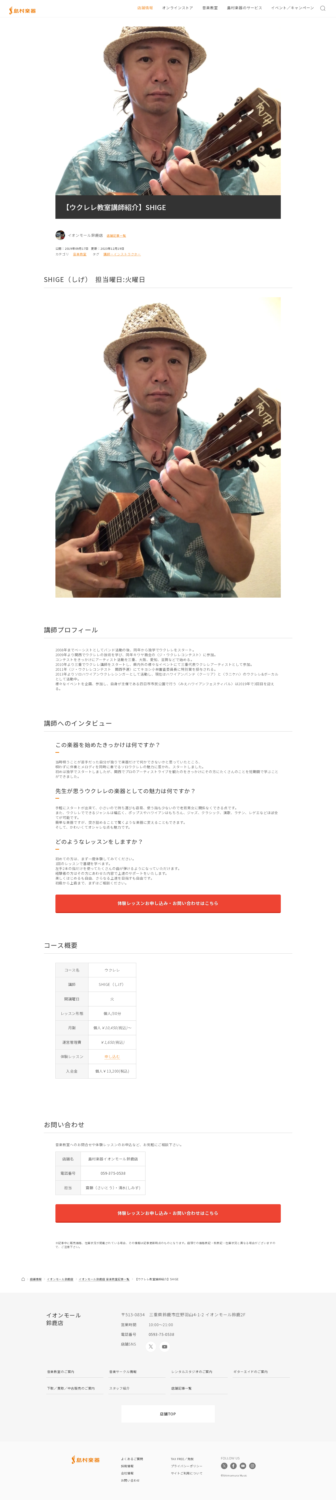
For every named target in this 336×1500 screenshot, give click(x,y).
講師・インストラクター (122, 254)
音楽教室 (210, 7)
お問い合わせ (130, 1480)
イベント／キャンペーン (292, 7)
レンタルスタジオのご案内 (191, 1371)
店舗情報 (145, 7)
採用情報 (127, 1466)
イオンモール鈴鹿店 (60, 1279)
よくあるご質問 (132, 1459)
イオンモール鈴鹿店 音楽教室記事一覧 (104, 1279)
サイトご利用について (187, 1473)
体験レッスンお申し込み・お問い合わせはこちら (168, 903)
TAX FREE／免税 (182, 1459)
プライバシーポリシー (187, 1466)
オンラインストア (178, 7)
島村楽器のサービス (244, 7)
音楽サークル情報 (123, 1371)
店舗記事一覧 (116, 236)
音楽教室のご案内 (61, 1371)
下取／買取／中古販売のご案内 (71, 1388)
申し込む (112, 1056)
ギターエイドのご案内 (250, 1371)
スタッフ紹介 (119, 1388)
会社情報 (127, 1473)
